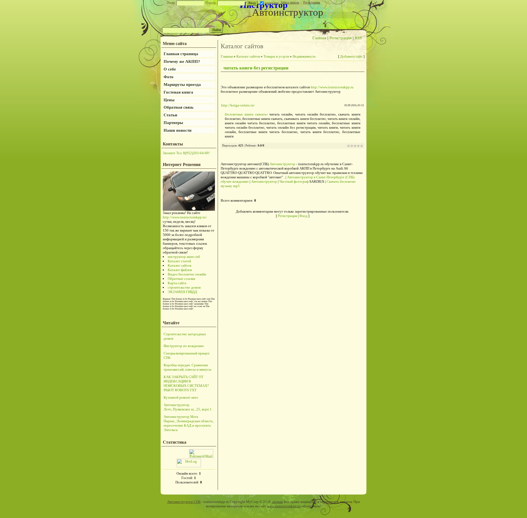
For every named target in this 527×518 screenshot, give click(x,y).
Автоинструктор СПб (184, 502)
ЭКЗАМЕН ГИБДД (182, 292)
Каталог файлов (180, 270)
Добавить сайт (351, 56)
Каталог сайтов (179, 265)
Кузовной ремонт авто (181, 397)
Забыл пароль (290, 2)
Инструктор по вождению (184, 346)
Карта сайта (177, 283)
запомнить (272, 3)
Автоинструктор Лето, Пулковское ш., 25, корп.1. (188, 407)
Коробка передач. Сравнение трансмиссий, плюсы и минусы (187, 367)
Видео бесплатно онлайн (187, 274)
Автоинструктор (282, 164)
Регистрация (311, 2)
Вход (303, 216)
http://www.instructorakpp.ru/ (185, 217)
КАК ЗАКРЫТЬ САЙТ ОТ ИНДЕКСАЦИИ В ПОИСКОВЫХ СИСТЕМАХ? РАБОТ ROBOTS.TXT (186, 383)
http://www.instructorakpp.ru (332, 87)
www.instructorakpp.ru (284, 506)
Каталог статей (179, 261)
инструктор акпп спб (184, 257)
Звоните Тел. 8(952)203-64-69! (186, 153)
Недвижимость (304, 56)
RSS (358, 38)
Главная (319, 38)
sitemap (277, 502)
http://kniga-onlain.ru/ (238, 105)
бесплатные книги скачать (246, 114)
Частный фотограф (294, 181)
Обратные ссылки (181, 279)
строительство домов (184, 287)
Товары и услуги (276, 56)
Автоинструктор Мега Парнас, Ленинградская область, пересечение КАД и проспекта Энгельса (189, 423)
